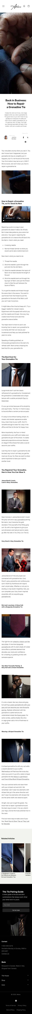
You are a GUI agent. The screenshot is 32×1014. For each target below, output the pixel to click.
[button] (3, 6)
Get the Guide (16, 910)
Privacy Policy (22, 1005)
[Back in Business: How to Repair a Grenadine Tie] (16, 53)
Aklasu (18, 994)
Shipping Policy (21, 1010)
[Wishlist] (24, 6)
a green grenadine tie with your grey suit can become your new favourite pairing (16, 707)
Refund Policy (10, 1010)
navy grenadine (19, 519)
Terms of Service (11, 1005)
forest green (21, 715)
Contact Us (5, 954)
